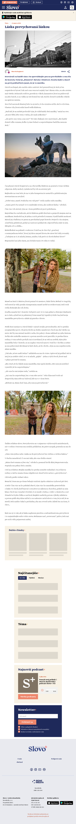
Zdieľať (63, 71)
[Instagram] (65, 2)
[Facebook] (61, 2)
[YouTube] (68, 2)
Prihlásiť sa (27, 722)
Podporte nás (56, 759)
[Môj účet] (65, 7)
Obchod (20, 762)
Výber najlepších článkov (29, 727)
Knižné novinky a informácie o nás (32, 732)
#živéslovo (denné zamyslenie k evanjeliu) (35, 729)
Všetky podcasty (28, 697)
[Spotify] (72, 2)
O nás (20, 759)
